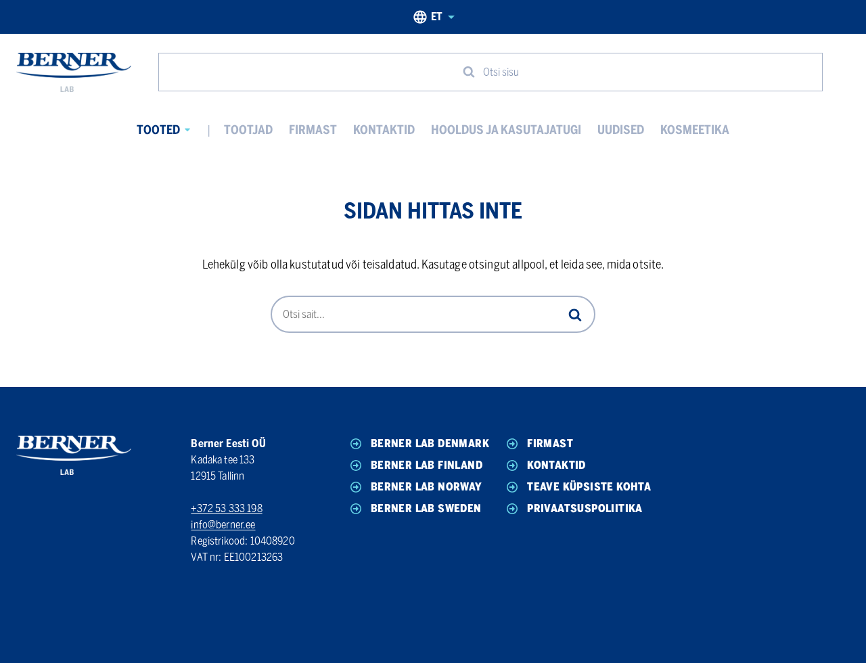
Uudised (620, 129)
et (436, 16)
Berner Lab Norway (426, 486)
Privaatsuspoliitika (585, 508)
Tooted (158, 129)
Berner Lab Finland (426, 465)
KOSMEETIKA (694, 129)
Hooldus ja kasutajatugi (506, 129)
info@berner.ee (223, 524)
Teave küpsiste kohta (589, 486)
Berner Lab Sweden (426, 508)
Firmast (313, 129)
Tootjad (248, 129)
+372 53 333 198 (226, 508)
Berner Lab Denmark (430, 443)
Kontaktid (384, 129)
